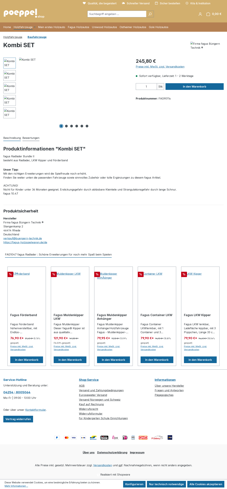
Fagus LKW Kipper (197, 315)
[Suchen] (150, 14)
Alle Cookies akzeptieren (205, 484)
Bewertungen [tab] (30, 138)
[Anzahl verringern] (139, 86)
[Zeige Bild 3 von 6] (71, 126)
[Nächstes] (126, 93)
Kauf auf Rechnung (91, 404)
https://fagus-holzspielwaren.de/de (25, 242)
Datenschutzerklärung (112, 452)
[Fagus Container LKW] (157, 288)
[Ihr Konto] (200, 14)
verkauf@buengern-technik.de (22, 238)
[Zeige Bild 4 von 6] (76, 126)
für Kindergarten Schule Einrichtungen (103, 418)
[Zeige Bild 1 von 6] (61, 126)
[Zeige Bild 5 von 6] (81, 126)
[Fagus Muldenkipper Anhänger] (113, 288)
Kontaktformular (35, 409)
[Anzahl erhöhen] (153, 86)
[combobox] (116, 14)
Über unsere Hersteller (169, 385)
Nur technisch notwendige (166, 484)
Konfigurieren (134, 484)
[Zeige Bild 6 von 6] (87, 126)
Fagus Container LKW (156, 315)
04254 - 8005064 (16, 392)
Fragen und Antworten (169, 390)
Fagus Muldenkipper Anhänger (112, 316)
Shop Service (89, 380)
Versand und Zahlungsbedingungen (101, 390)
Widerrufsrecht (88, 409)
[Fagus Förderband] (26, 288)
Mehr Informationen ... (16, 486)
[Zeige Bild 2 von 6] (66, 126)
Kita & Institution (200, 3)
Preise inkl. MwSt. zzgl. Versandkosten (160, 66)
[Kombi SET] (74, 93)
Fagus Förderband (23, 315)
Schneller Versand (138, 3)
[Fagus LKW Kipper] (200, 288)
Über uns (89, 452)
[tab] (12, 138)
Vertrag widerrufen (18, 419)
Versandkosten (102, 465)
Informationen (165, 380)
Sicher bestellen (170, 3)
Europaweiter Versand (93, 395)
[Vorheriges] (21, 93)
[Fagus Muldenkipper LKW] (70, 288)
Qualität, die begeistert (102, 3)
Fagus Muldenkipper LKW (69, 316)
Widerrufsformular (91, 413)
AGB (82, 385)
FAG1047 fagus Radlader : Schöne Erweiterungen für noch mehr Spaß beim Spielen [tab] (58, 254)
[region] (66, 93)
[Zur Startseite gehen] (24, 13)
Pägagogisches (164, 395)
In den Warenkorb (194, 86)
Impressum (137, 452)
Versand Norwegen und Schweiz (99, 399)
